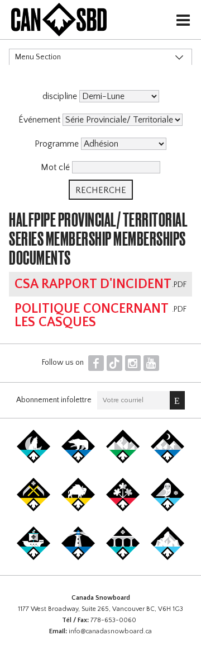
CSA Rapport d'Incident (93, 284)
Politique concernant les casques (91, 316)
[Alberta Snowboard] (167, 461)
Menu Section (38, 57)
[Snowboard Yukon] (33, 461)
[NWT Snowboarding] (78, 461)
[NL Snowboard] (167, 557)
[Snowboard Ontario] (123, 509)
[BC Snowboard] (123, 461)
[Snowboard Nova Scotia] (78, 557)
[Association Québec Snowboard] (167, 509)
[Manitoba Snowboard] (78, 509)
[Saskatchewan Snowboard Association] (33, 509)
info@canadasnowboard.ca (110, 631)
